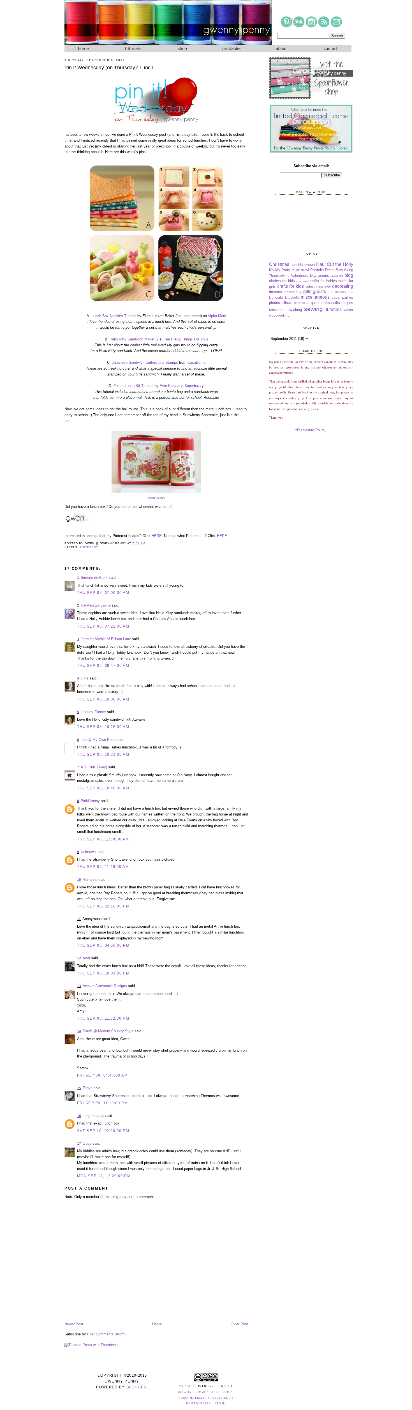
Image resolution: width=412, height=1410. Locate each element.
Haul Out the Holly (334, 264)
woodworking (279, 315)
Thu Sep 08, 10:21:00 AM (103, 754)
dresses (275, 292)
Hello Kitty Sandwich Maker (132, 339)
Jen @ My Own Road (98, 740)
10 (79, 880)
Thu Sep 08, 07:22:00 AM (103, 626)
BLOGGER (136, 1387)
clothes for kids (282, 281)
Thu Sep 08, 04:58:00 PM (103, 945)
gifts (307, 291)
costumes (302, 281)
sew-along (294, 310)
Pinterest (89, 547)
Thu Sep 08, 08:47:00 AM (103, 665)
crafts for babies (323, 281)
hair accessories (340, 292)
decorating (342, 286)
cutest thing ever (318, 286)
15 (79, 1088)
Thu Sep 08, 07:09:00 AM (103, 593)
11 (79, 919)
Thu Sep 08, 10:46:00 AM (103, 788)
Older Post (239, 1324)
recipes (347, 303)
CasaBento (196, 362)
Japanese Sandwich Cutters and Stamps (145, 362)
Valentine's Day (303, 275)
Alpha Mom (217, 316)
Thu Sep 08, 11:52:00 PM (103, 1018)
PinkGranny (90, 801)
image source (156, 497)
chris (85, 678)
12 (79, 958)
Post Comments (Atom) (106, 1334)
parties (347, 297)
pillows (286, 303)
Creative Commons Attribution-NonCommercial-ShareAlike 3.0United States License (206, 1398)
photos (274, 303)
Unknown (88, 852)
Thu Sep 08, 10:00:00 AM (103, 699)
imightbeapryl (93, 1116)
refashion (276, 310)
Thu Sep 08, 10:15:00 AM (103, 727)
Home (157, 1324)
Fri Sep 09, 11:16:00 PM (102, 1103)
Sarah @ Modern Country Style (108, 1031)
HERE (157, 536)
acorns (323, 275)
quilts (335, 303)
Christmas (279, 264)
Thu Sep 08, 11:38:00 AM (103, 839)
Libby (87, 1143)
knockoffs (292, 297)
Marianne (90, 879)
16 (79, 1116)
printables (301, 303)
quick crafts (320, 303)
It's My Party (279, 270)
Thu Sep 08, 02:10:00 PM (103, 906)
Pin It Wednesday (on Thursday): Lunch (108, 67)
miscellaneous (315, 297)
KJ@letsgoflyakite (95, 605)
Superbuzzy (194, 386)
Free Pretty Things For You (185, 339)
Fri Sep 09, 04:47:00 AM (102, 1075)
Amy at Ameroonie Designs (105, 986)
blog (348, 275)
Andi (86, 958)
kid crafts (276, 297)
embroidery (293, 292)
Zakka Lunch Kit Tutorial (133, 386)
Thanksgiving (279, 275)
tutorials (334, 309)
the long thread (189, 316)
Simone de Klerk (94, 577)
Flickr (294, 264)
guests (319, 291)
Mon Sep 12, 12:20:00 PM (104, 1176)
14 (79, 1031)
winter (348, 310)
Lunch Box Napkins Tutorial (113, 316)
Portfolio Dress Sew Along (331, 270)
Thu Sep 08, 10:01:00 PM (103, 973)
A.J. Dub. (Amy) (94, 767)
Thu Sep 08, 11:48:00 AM (103, 867)
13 (79, 986)
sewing (313, 309)
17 (79, 1144)
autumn (337, 275)
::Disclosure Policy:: (311, 430)
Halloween (306, 264)
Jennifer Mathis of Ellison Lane (106, 639)
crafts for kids (290, 286)
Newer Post (73, 1324)
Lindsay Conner (93, 712)
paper (336, 297)
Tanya (87, 1088)
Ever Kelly (167, 386)
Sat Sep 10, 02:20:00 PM (103, 1131)
